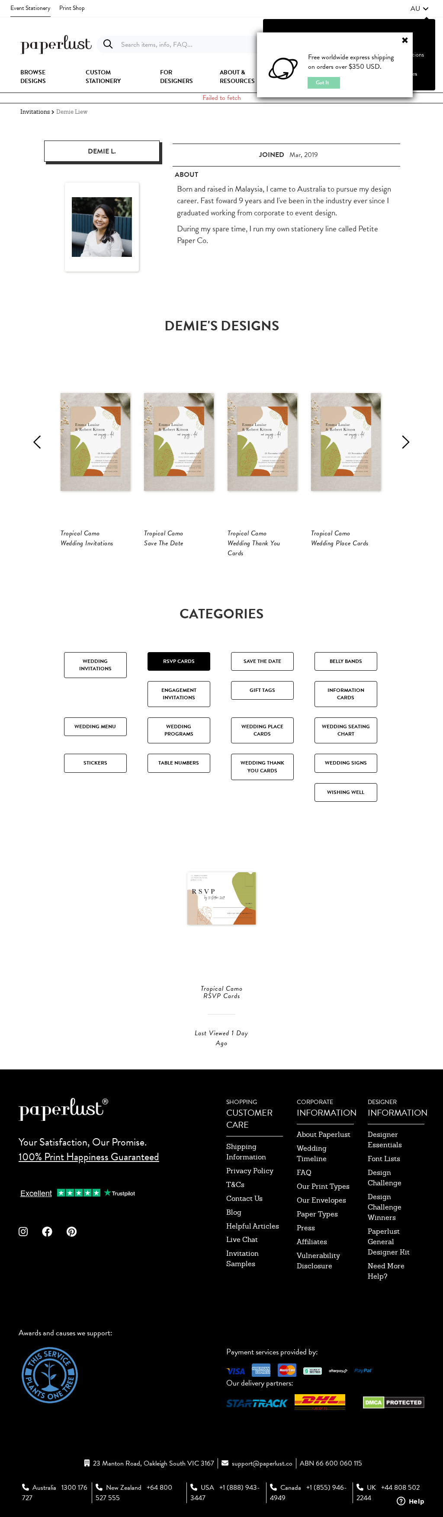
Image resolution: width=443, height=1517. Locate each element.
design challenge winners (384, 1207)
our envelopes (321, 1200)
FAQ (304, 1172)
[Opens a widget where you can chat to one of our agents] (410, 1502)
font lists (384, 1158)
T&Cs (235, 1184)
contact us (244, 1198)
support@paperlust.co (262, 1463)
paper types (317, 1214)
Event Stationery (30, 8)
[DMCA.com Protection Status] (393, 1401)
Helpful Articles (252, 1226)
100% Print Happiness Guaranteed (89, 1157)
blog (233, 1212)
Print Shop (72, 8)
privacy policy (249, 1170)
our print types (323, 1186)
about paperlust (323, 1134)
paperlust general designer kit (389, 1242)
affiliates (312, 1241)
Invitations (35, 111)
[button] (420, 8)
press (306, 1227)
